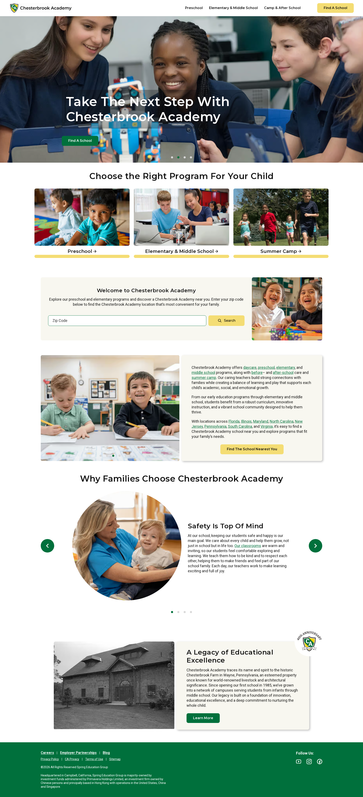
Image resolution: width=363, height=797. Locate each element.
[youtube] (298, 761)
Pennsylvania (215, 426)
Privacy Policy (50, 759)
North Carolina (281, 421)
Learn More (203, 718)
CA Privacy (72, 759)
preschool (266, 367)
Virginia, (266, 426)
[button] (172, 157)
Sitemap (115, 759)
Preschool (43, 191)
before (257, 372)
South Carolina (240, 426)
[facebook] (319, 761)
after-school (283, 372)
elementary (285, 367)
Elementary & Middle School (160, 191)
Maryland (260, 421)
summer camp (204, 377)
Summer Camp (248, 191)
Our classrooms (247, 545)
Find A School (335, 8)
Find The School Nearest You (252, 449)
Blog (106, 753)
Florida (234, 421)
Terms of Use (94, 759)
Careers (47, 753)
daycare (249, 367)
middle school (203, 372)
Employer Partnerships (78, 753)
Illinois (246, 421)
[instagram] (309, 761)
